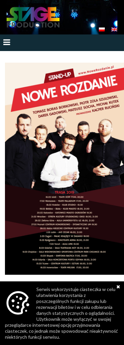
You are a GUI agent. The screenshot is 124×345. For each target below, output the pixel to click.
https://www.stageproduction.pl (33, 17)
